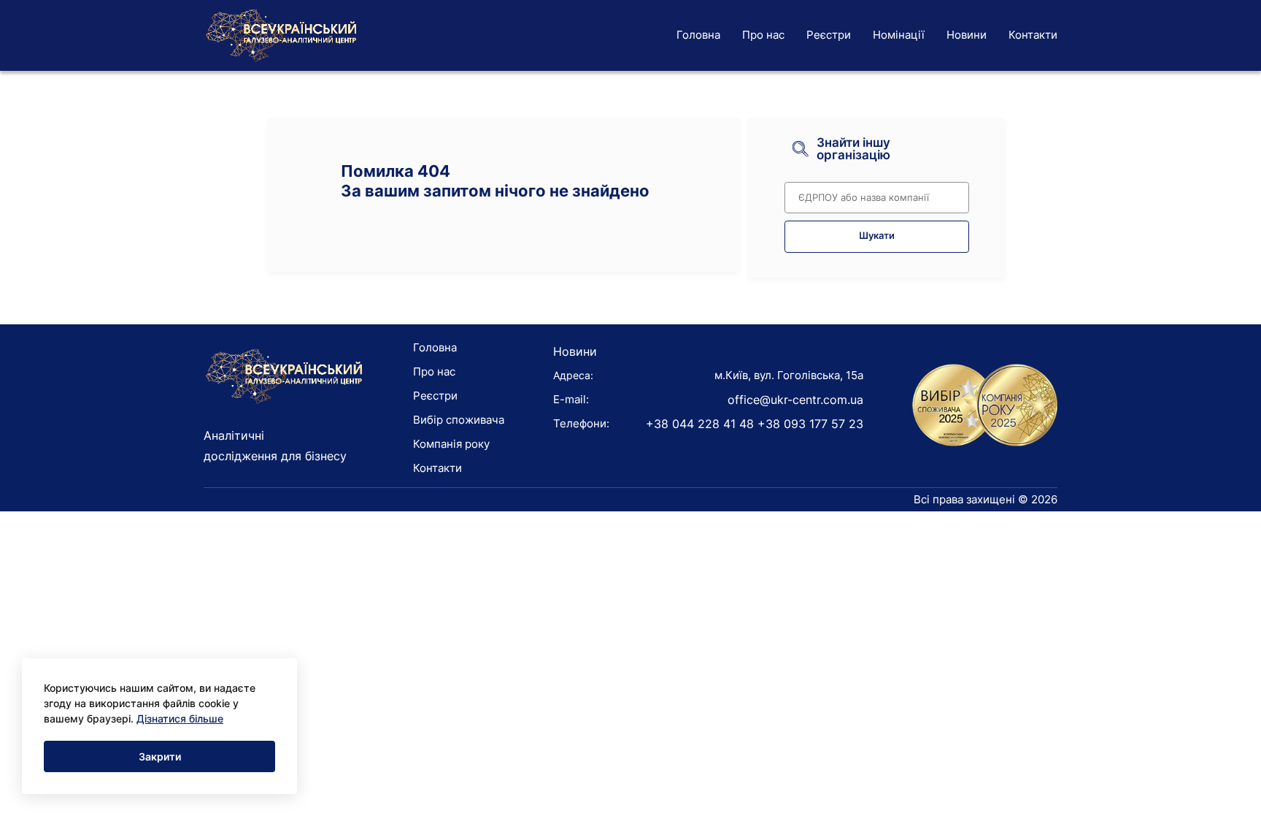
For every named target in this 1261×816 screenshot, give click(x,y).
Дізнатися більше (179, 718)
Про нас (763, 35)
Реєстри (828, 35)
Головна (698, 35)
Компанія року (451, 444)
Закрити (160, 756)
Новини (966, 35)
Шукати (877, 235)
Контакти (1033, 35)
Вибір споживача (458, 420)
